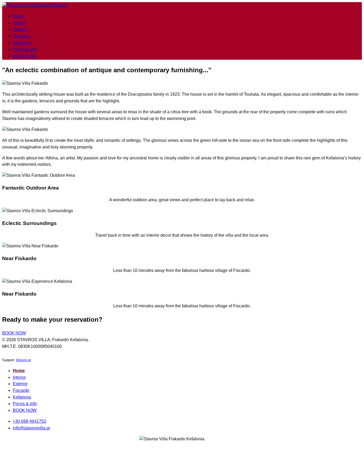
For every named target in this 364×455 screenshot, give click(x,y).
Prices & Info (25, 49)
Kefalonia (22, 43)
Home (18, 16)
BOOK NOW (25, 56)
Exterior (20, 29)
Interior (19, 23)
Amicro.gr (23, 360)
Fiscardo (21, 36)
